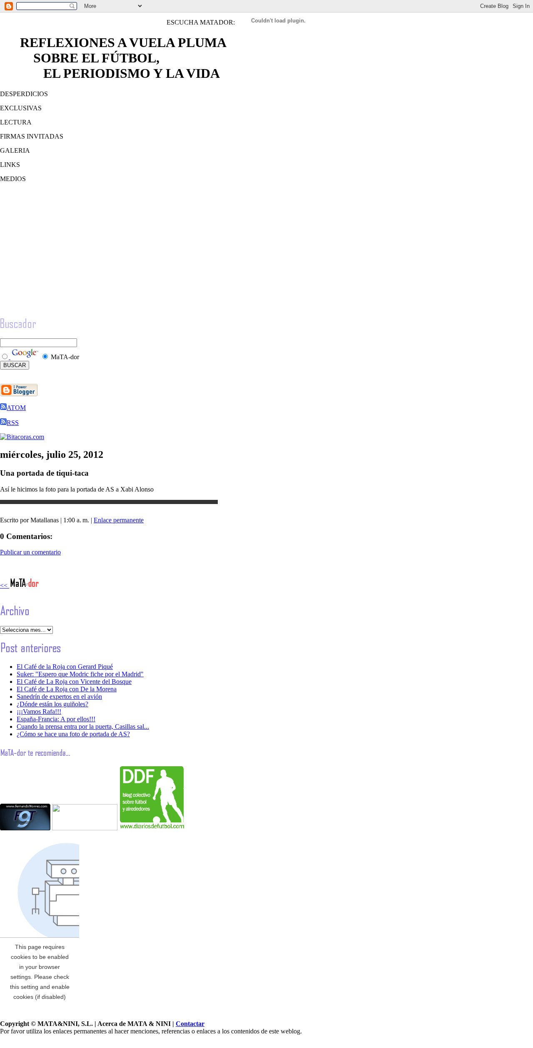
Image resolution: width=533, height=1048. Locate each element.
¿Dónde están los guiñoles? (52, 704)
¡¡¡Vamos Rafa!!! (39, 711)
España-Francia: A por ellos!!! (56, 719)
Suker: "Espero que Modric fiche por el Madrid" (80, 674)
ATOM (16, 407)
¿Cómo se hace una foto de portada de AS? (73, 734)
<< (4, 585)
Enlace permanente (119, 520)
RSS (13, 422)
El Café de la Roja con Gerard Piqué (65, 666)
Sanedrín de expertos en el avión (59, 696)
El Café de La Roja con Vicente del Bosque (74, 681)
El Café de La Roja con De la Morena (67, 689)
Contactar (190, 1023)
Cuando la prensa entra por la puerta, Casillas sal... (83, 726)
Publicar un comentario (30, 552)
